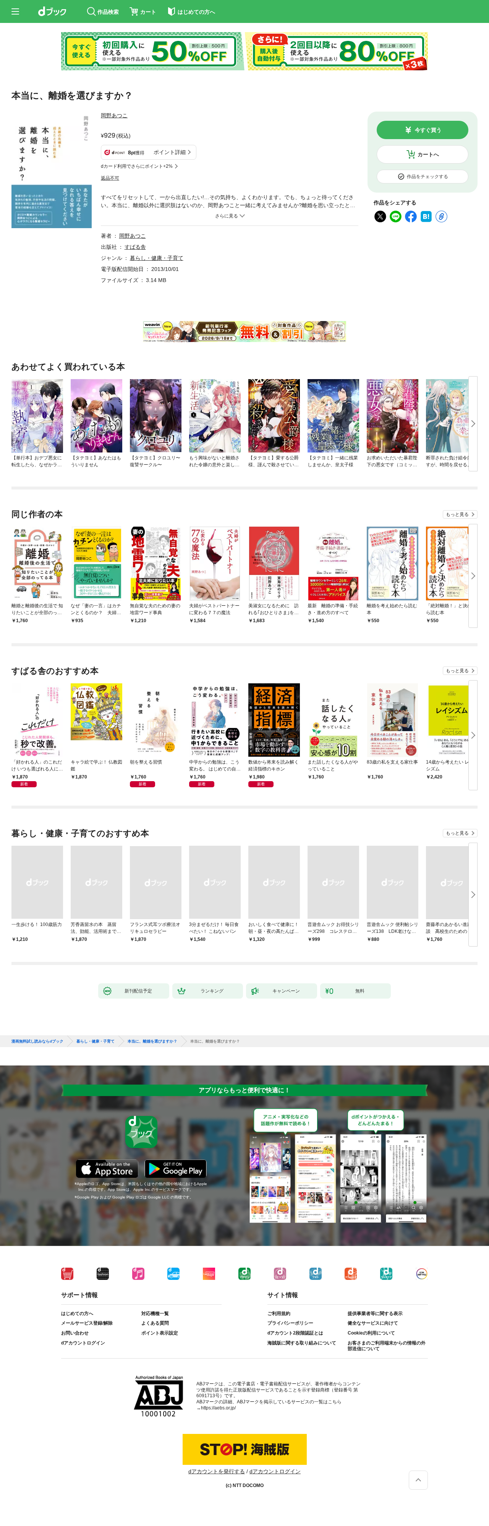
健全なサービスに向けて (373, 1323)
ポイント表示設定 (159, 1333)
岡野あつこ (114, 115)
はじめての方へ (77, 1313)
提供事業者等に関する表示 (375, 1313)
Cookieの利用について (371, 1333)
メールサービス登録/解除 (87, 1323)
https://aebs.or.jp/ (218, 1408)
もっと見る (457, 514)
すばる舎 (135, 247)
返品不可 (110, 178)
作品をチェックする (427, 176)
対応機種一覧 (155, 1313)
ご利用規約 (278, 1313)
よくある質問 (155, 1323)
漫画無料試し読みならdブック (37, 1041)
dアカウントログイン (83, 1343)
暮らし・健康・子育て (156, 258)
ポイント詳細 (170, 152)
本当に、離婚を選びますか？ (152, 1041)
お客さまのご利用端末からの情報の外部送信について (387, 1346)
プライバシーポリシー (290, 1323)
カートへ (428, 154)
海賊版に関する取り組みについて (301, 1343)
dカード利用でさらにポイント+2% (137, 166)
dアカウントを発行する (216, 1471)
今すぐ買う (428, 130)
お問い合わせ (75, 1333)
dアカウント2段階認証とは (295, 1333)
